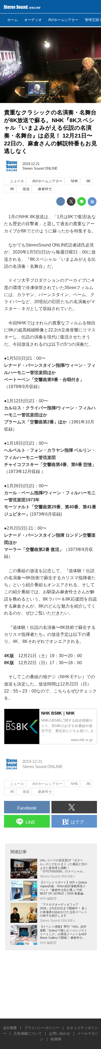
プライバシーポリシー (41, 1028)
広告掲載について (28, 1033)
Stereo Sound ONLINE (40, 168)
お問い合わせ (59, 1033)
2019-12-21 (31, 164)
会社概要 (10, 1028)
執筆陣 (56, 1039)
